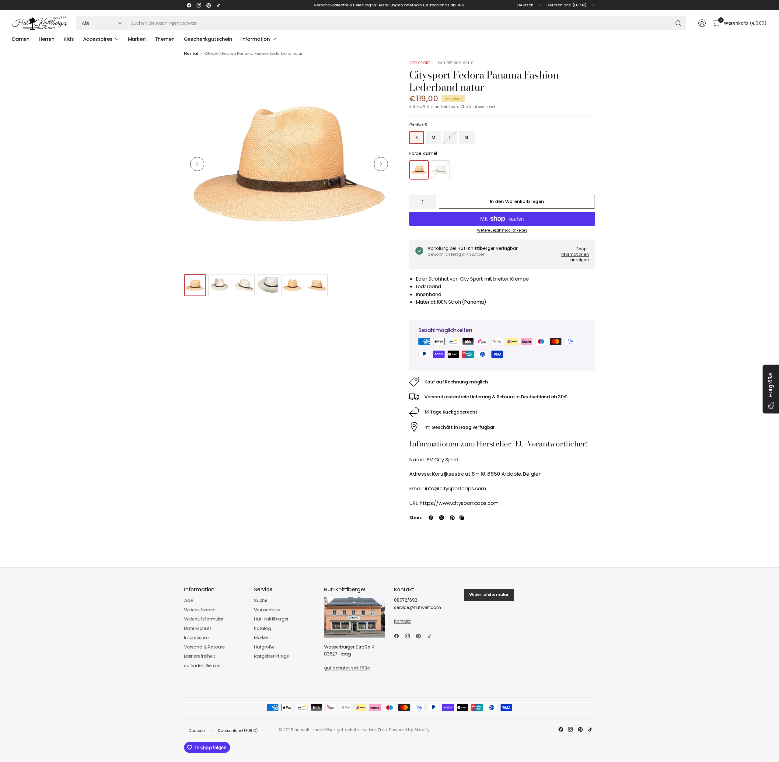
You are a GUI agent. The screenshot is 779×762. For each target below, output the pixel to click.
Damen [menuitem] (21, 39)
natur (440, 170)
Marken (262, 637)
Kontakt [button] (402, 621)
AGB (189, 600)
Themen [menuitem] (165, 39)
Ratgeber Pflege (271, 656)
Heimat (191, 54)
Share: (416, 518)
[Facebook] (189, 5)
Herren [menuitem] (46, 39)
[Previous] (197, 164)
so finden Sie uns (202, 665)
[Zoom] (382, 71)
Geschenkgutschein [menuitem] (208, 39)
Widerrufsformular (203, 619)
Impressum (196, 637)
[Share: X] (441, 518)
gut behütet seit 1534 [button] (347, 668)
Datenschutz (197, 628)
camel (419, 170)
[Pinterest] (208, 5)
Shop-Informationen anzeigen (575, 254)
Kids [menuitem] (69, 39)
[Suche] (678, 23)
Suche (260, 600)
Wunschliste (267, 610)
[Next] (381, 164)
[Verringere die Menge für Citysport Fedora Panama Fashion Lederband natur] (414, 202)
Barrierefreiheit (199, 656)
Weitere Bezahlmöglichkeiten (502, 230)
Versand (434, 106)
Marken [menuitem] (137, 39)
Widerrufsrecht (200, 610)
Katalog (262, 628)
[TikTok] (218, 5)
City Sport (419, 62)
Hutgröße (264, 647)
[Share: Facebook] (431, 518)
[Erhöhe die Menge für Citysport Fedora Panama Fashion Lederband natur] (430, 202)
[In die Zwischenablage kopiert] (462, 518)
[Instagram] (199, 5)
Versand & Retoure (204, 647)
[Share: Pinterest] (452, 518)
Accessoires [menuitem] (98, 39)
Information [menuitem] (255, 39)
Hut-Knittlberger (271, 619)
